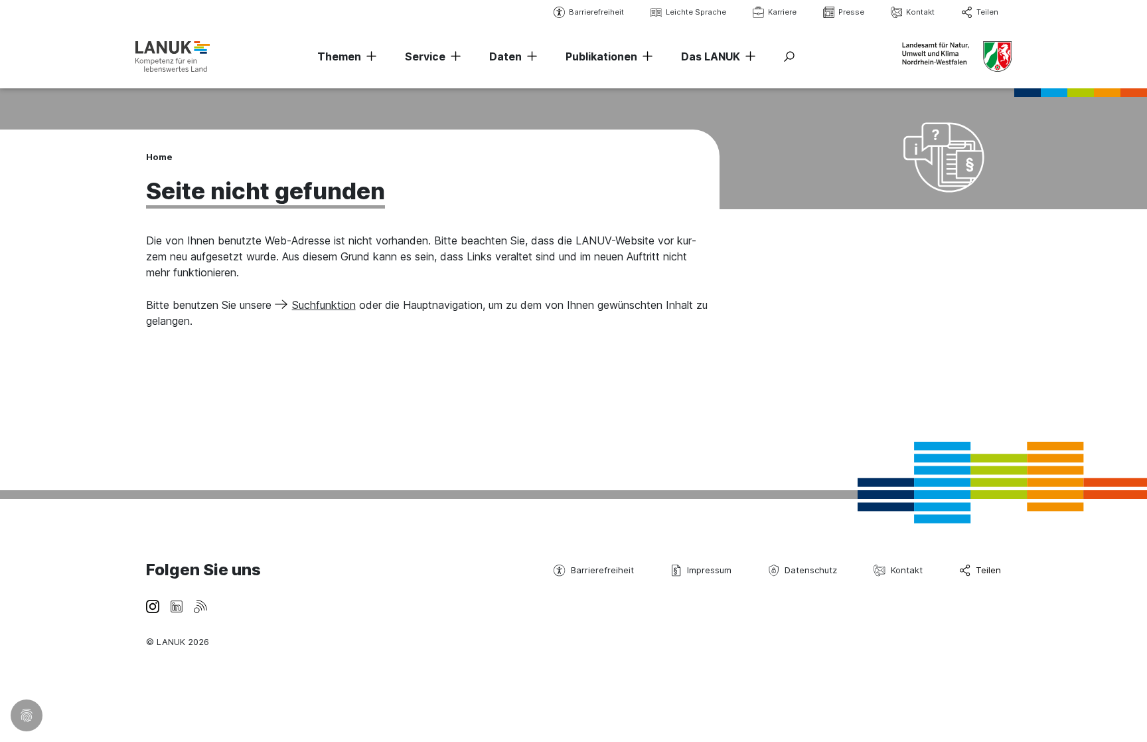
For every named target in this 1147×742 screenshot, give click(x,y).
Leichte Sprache (696, 12)
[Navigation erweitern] (369, 56)
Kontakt (920, 12)
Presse (851, 12)
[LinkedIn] (176, 605)
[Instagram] (152, 605)
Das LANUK (710, 56)
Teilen (987, 12)
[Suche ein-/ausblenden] (789, 56)
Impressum (709, 570)
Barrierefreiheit (596, 12)
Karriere (782, 12)
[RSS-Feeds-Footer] (200, 605)
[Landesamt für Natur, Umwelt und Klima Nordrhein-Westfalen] (172, 56)
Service (425, 56)
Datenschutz (811, 570)
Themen (339, 56)
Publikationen (601, 56)
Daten (505, 56)
